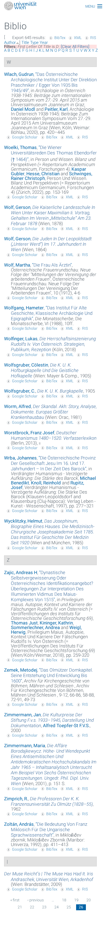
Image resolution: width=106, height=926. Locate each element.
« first (15, 900)
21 (20, 907)
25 (69, 907)
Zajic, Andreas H (20, 572)
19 (76, 900)
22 (32, 907)
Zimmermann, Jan (22, 714)
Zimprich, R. (16, 798)
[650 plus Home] (53, 6)
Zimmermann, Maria (24, 745)
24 (56, 907)
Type (34, 42)
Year (44, 42)
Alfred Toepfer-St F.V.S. (66, 725)
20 (88, 900)
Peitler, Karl (56, 109)
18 (64, 900)
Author (10, 42)
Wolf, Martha (17, 265)
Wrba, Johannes (20, 458)
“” (54, 82)
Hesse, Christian (43, 173)
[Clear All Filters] (75, 46)
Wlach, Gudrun (18, 74)
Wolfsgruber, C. (19, 391)
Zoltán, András (19, 824)
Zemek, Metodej (20, 670)
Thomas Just (24, 623)
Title (25, 42)
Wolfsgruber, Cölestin (26, 365)
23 (44, 907)
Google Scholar (25, 137)
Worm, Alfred (17, 406)
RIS (93, 37)
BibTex (60, 37)
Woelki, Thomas (20, 147)
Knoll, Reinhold (46, 482)
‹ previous (35, 900)
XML (78, 37)
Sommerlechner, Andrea (35, 627)
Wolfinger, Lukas (21, 338)
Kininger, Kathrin (56, 623)
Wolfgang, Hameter (24, 307)
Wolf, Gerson (17, 207)
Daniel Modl (23, 109)
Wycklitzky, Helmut (23, 521)
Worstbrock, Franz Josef (29, 432)
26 (81, 907)
